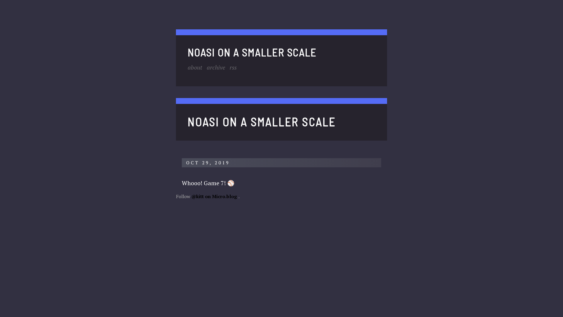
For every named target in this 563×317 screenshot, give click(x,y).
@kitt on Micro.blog (214, 196)
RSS (233, 67)
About (195, 67)
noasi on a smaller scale (252, 52)
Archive (216, 67)
